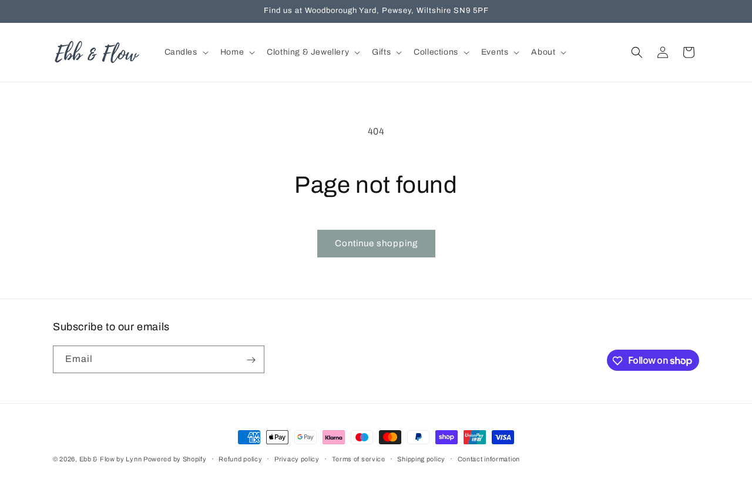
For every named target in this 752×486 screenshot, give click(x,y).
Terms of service (358, 458)
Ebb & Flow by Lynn (111, 458)
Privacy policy (297, 458)
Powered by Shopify (175, 458)
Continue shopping (376, 243)
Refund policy (240, 458)
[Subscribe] (251, 360)
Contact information (489, 458)
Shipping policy (421, 458)
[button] (185, 52)
